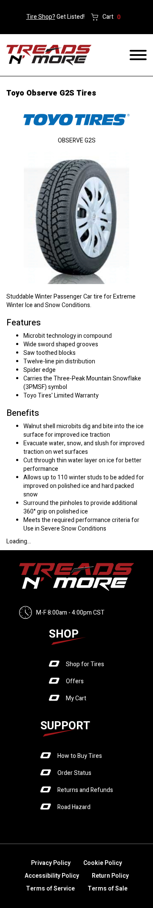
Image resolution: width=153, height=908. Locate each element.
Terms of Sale (108, 888)
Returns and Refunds (85, 790)
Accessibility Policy (52, 875)
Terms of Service (50, 888)
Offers (75, 681)
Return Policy (110, 875)
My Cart (76, 698)
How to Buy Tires (79, 755)
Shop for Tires (85, 664)
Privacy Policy (51, 863)
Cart (111, 17)
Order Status (74, 773)
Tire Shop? (40, 16)
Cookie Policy (102, 863)
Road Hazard (74, 807)
